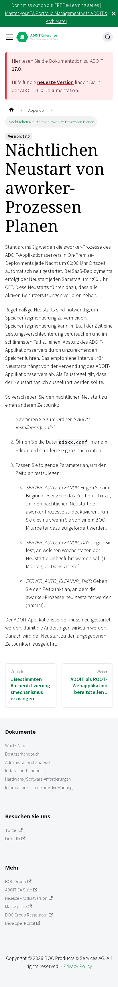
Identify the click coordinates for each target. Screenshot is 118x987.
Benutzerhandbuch (22, 754)
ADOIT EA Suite (18, 890)
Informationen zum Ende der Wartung (38, 787)
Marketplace (16, 906)
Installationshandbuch (25, 770)
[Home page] (11, 110)
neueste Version (55, 82)
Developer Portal (20, 923)
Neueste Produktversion (26, 898)
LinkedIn (12, 838)
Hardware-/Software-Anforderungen (38, 779)
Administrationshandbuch (28, 762)
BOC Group (15, 881)
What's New (15, 745)
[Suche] (108, 37)
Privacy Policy (77, 966)
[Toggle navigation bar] (9, 37)
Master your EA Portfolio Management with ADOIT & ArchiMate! (56, 17)
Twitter (11, 830)
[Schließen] (113, 13)
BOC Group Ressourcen (26, 915)
